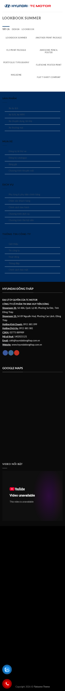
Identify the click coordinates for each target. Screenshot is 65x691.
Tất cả (6, 29)
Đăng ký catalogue (18, 158)
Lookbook (28, 29)
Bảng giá (13, 164)
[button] (59, 6)
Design (16, 29)
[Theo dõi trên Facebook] (5, 353)
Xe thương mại (16, 128)
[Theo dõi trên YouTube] (16, 353)
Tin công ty (14, 251)
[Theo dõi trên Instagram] (11, 353)
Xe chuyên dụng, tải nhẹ (20, 121)
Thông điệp (14, 263)
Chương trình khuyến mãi (21, 171)
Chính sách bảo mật (18, 270)
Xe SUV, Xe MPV (17, 115)
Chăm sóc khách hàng (19, 201)
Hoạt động (14, 257)
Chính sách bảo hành (19, 207)
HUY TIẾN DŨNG (40, 304)
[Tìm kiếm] (61, 6)
